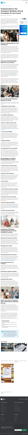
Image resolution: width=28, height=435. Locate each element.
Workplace (9, 5)
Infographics (15, 420)
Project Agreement (3, 419)
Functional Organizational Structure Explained (7, 360)
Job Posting (2, 409)
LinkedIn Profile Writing (3, 407)
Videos (15, 419)
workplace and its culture (7, 128)
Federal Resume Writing (3, 408)
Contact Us (2, 420)
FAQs (15, 421)
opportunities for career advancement (9, 260)
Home (2, 5)
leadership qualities (13, 73)
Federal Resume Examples (17, 407)
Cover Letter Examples (16, 409)
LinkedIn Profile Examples (17, 408)
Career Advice (5, 5)
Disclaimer (27, 433)
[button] (22, 18)
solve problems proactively (14, 206)
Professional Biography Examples (18, 410)
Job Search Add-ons (3, 410)
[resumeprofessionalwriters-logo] (3, 3)
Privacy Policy (23, 433)
